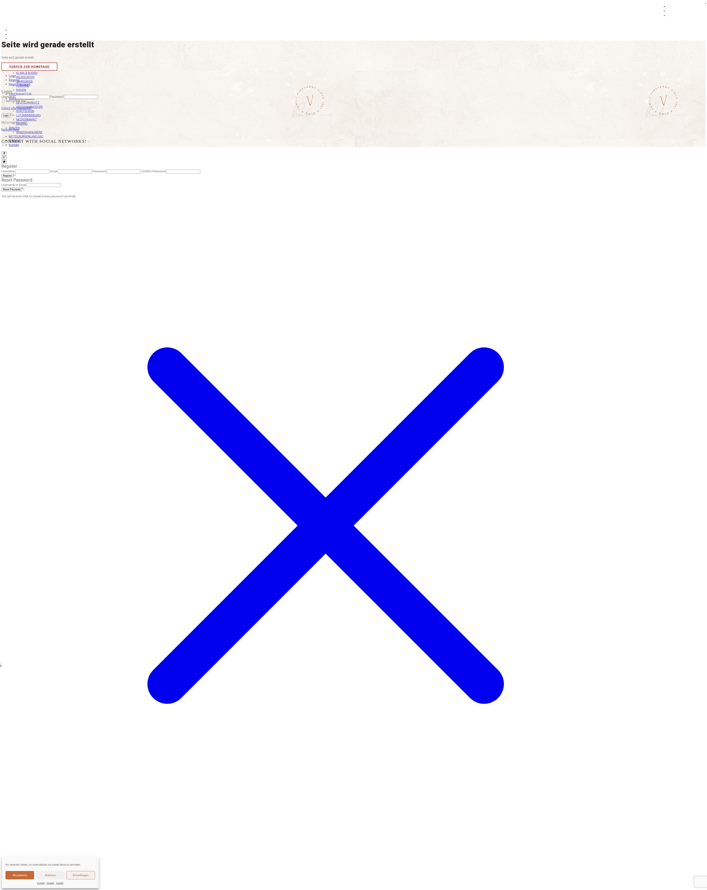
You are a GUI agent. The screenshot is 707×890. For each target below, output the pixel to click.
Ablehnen (50, 875)
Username (8, 97)
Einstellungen (81, 875)
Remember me (15, 101)
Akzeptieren (20, 875)
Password (56, 97)
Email (53, 171)
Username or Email (13, 185)
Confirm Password (153, 171)
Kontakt (41, 883)
